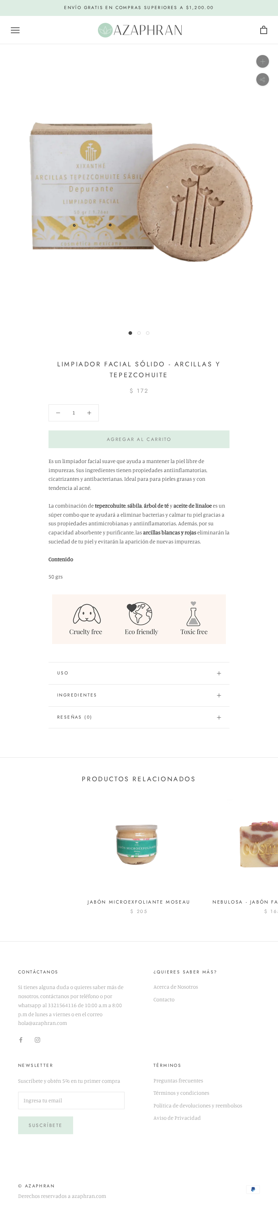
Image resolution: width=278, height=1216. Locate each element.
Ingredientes (77, 695)
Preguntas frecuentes (178, 1080)
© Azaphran (36, 1186)
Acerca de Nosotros (175, 986)
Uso (62, 673)
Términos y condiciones (181, 1092)
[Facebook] (21, 1039)
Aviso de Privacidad (177, 1117)
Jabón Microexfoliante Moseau (139, 902)
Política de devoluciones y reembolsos (197, 1105)
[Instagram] (37, 1039)
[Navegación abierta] (15, 30)
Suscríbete (46, 1125)
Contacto (163, 999)
